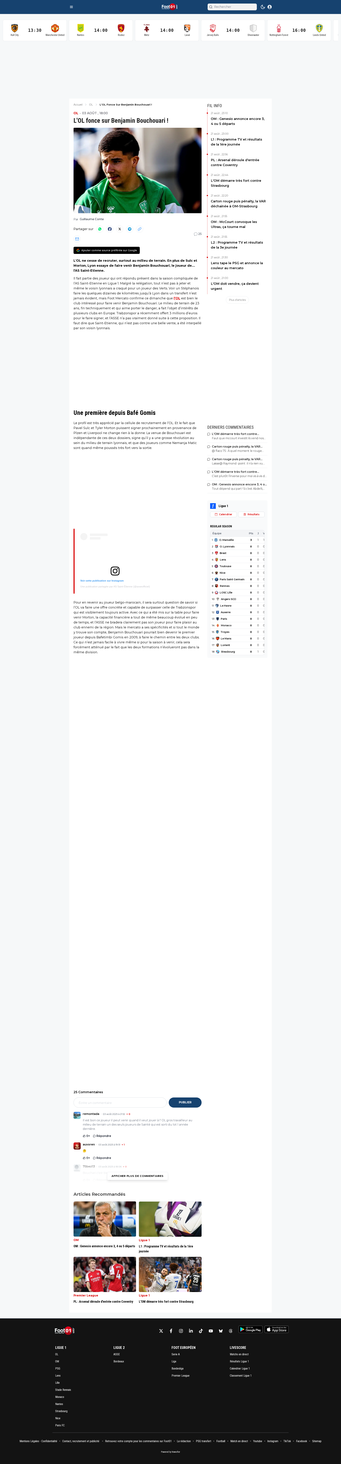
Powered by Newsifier (170, 1452)
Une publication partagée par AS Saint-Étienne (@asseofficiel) (115, 586)
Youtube (257, 1441)
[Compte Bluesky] (221, 1331)
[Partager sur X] (119, 229)
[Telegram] (129, 229)
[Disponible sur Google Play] (250, 1329)
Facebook (301, 1441)
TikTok (287, 1441)
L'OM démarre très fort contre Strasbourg (236, 183)
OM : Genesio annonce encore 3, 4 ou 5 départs (238, 121)
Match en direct (239, 1441)
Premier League (86, 1295)
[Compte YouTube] (211, 1331)
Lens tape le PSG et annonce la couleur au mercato (237, 265)
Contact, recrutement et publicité (81, 1441)
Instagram (272, 1441)
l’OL (177, 298)
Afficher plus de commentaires (137, 1176)
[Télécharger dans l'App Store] (277, 1329)
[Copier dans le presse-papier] (139, 229)
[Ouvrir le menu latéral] (71, 7)
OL (76, 113)
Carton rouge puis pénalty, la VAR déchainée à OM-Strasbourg (238, 203)
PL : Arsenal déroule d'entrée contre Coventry (235, 162)
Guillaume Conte (92, 219)
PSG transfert (203, 1441)
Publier (185, 1102)
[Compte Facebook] (171, 1331)
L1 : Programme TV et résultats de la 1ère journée (236, 142)
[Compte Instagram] (181, 1331)
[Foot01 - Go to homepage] (65, 1331)
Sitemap (316, 1441)
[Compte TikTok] (201, 1331)
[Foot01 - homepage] (170, 7)
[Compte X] (161, 1331)
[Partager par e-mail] (77, 239)
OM (76, 1240)
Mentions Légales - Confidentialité (38, 1441)
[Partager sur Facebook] (109, 229)
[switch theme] (262, 6)
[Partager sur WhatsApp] (99, 229)
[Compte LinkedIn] (191, 1331)
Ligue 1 (144, 1240)
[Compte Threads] (231, 1331)
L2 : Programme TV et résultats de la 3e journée (237, 245)
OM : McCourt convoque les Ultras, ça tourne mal (234, 224)
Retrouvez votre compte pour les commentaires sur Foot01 (138, 1441)
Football (220, 1441)
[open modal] (269, 7)
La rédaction (184, 1441)
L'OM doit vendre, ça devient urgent (235, 286)
